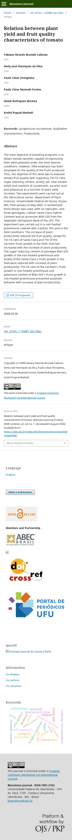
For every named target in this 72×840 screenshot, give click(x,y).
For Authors (12, 680)
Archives (20, 12)
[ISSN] (7, 552)
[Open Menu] (4, 4)
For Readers (12, 674)
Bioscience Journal (21, 4)
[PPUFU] (36, 622)
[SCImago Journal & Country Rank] (28, 651)
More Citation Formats (20, 443)
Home (7, 12)
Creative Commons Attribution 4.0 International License (34, 774)
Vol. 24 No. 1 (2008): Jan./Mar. (47, 12)
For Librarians (14, 686)
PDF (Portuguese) (19, 295)
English (10, 474)
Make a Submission (20, 492)
